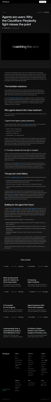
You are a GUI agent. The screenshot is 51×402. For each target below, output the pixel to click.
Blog (4, 12)
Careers (44, 360)
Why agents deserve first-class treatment (23, 110)
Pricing (42, 358)
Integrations (30, 375)
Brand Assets (31, 368)
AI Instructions (44, 372)
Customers (30, 364)
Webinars (30, 360)
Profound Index (31, 382)
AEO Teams (17, 382)
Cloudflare (12, 98)
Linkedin (45, 385)
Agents (16, 358)
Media (42, 366)
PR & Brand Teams (17, 388)
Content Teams (18, 385)
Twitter (44, 382)
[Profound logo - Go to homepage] (5, 2)
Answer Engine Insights (18, 365)
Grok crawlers (15, 194)
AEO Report (30, 372)
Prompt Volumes (18, 360)
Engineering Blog (32, 370)
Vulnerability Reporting (44, 369)
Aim (16, 356)
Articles (29, 356)
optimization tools (17, 164)
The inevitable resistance (16, 86)
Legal (42, 374)
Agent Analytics (29, 124)
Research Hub (31, 385)
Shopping (17, 367)
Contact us (43, 364)
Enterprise (43, 356)
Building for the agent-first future (19, 204)
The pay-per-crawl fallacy (16, 173)
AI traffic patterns (32, 208)
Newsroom (43, 362)
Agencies (17, 390)
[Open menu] (48, 2)
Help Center (30, 362)
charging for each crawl (16, 177)
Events (29, 358)
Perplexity (17, 98)
